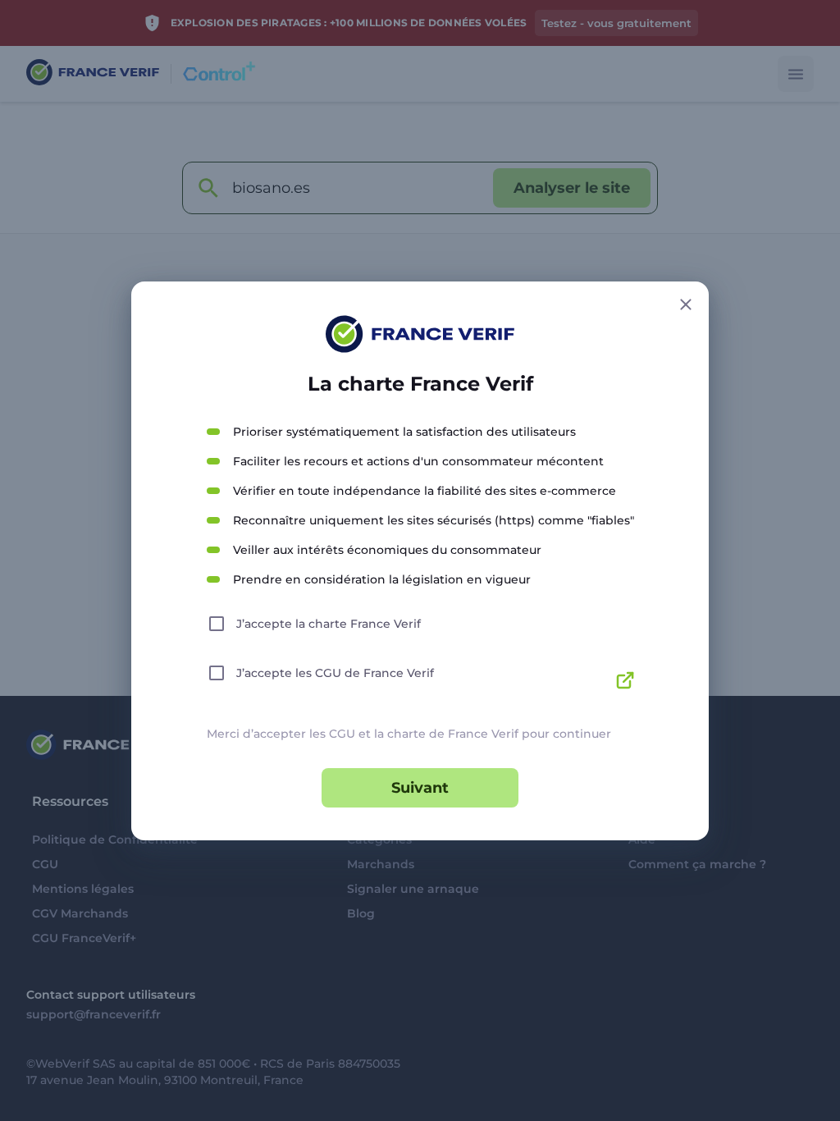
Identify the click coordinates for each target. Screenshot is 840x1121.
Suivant (420, 788)
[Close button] (686, 304)
